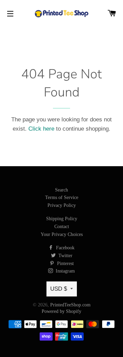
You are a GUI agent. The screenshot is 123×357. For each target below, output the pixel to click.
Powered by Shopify (61, 311)
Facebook (64, 247)
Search (61, 190)
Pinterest (65, 263)
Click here (41, 128)
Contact (61, 226)
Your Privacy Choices (62, 234)
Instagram (64, 271)
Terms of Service (61, 197)
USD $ (58, 289)
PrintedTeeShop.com (70, 304)
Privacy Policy (61, 205)
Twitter (64, 255)
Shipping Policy (61, 218)
